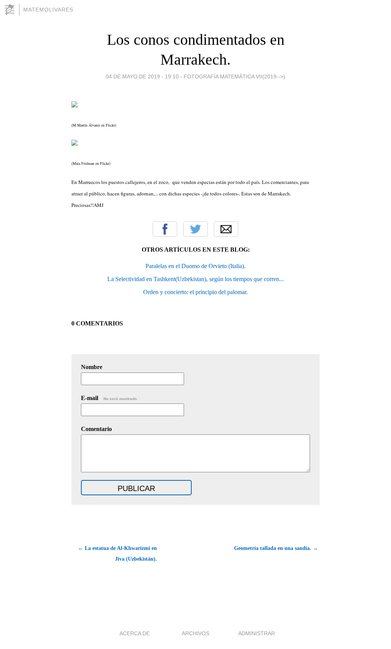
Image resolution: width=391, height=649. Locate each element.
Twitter (195, 229)
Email (226, 229)
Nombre (91, 367)
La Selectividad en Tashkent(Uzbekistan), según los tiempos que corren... (195, 279)
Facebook (165, 229)
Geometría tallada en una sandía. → (276, 548)
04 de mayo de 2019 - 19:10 (142, 76)
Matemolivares (48, 10)
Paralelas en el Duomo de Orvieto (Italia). (195, 266)
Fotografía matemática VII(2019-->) (234, 76)
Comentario (96, 429)
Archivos (195, 633)
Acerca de (135, 633)
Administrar (256, 633)
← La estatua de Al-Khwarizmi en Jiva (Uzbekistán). (117, 553)
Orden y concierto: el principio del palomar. (195, 292)
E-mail (109, 398)
